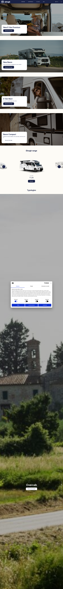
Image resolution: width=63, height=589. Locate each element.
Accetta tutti (45, 305)
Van (43, 1)
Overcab (23, 1)
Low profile (30, 1)
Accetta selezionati (31, 305)
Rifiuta (18, 305)
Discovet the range (8, 30)
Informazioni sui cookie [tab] (45, 286)
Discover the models (31, 488)
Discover (31, 181)
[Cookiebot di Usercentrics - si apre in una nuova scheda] (45, 283)
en (57, 1)
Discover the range (8, 67)
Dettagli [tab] (31, 286)
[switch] (26, 301)
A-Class (38, 1)
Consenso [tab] (17, 286)
